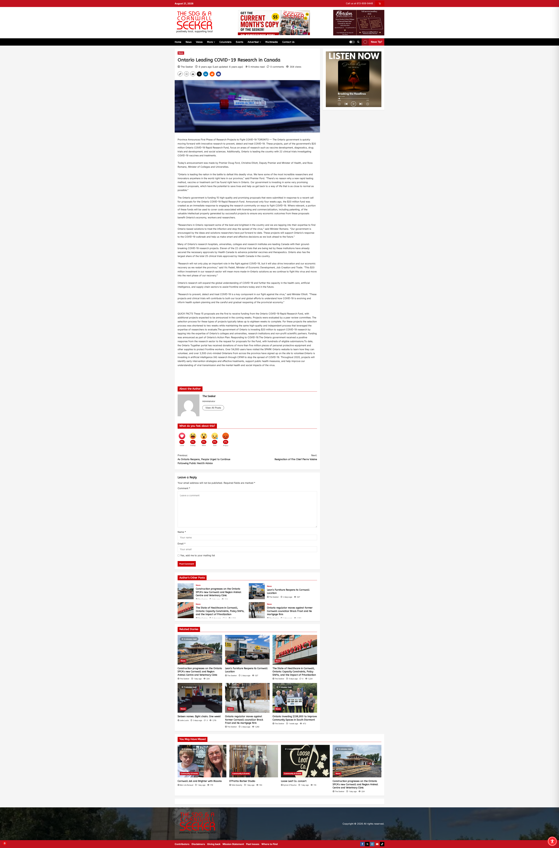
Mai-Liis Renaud (186, 785)
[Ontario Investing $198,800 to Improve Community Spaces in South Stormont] (295, 698)
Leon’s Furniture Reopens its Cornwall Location (257, 591)
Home (178, 42)
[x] (367, 844)
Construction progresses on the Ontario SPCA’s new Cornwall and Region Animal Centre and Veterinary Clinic (186, 591)
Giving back (213, 844)
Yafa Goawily (236, 785)
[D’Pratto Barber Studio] (253, 761)
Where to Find (269, 844)
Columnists (225, 42)
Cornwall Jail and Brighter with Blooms (200, 781)
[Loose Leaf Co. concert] (305, 761)
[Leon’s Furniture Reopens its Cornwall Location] (247, 650)
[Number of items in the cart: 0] (379, 3)
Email (181, 543)
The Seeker (187, 66)
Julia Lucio (184, 720)
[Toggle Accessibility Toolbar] (552, 841)
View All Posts (213, 407)
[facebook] (362, 844)
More (210, 42)
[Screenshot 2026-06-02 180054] (358, 22)
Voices (199, 42)
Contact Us (288, 42)
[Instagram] (372, 844)
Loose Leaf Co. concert (293, 781)
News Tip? (376, 41)
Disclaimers (198, 844)
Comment (184, 488)
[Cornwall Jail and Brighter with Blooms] (202, 761)
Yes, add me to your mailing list (197, 555)
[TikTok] (382, 844)
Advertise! (253, 42)
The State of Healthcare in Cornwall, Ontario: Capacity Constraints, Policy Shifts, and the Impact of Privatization (186, 610)
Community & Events (189, 773)
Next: (296, 457)
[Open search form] (358, 42)
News (189, 42)
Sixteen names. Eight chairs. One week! (199, 716)
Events (239, 42)
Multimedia (271, 42)
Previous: (204, 459)
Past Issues (252, 844)
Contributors (182, 844)
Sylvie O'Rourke (290, 785)
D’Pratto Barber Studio (242, 781)
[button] (352, 41)
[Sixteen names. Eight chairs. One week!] (200, 698)
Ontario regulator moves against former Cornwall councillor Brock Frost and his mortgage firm (257, 610)
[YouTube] (377, 844)
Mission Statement (233, 844)
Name (182, 531)
